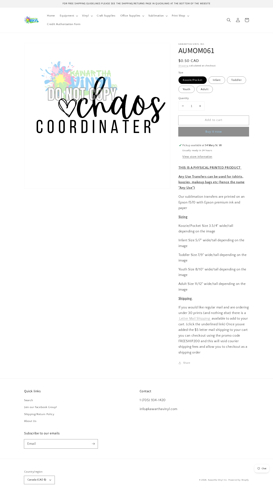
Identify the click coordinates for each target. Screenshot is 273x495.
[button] (68, 15)
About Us (30, 421)
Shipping (183, 65)
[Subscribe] (93, 443)
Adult (205, 89)
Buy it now (213, 131)
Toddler (236, 80)
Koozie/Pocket (192, 80)
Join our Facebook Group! (40, 407)
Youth (187, 89)
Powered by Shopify (238, 480)
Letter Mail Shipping (194, 318)
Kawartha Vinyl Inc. (218, 480)
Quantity (183, 98)
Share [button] (186, 362)
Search (28, 400)
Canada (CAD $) (36, 479)
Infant (217, 80)
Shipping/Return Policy (39, 414)
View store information (197, 156)
